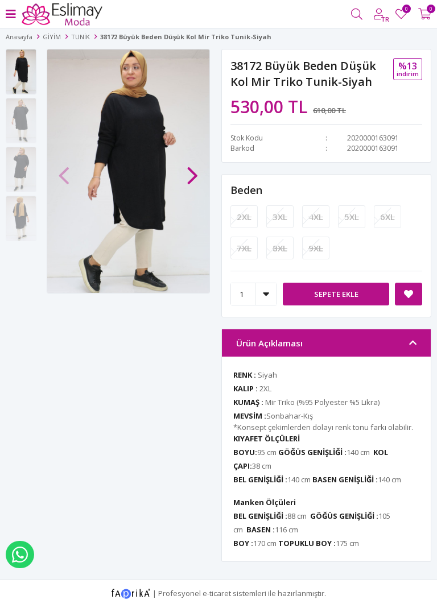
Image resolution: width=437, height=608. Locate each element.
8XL (280, 248)
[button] (192, 170)
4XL (315, 216)
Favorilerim (406, 11)
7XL (244, 248)
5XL (351, 216)
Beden (246, 190)
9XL (315, 248)
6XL (387, 216)
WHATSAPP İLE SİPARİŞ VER (20, 554)
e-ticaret (217, 593)
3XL (280, 216)
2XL (244, 216)
